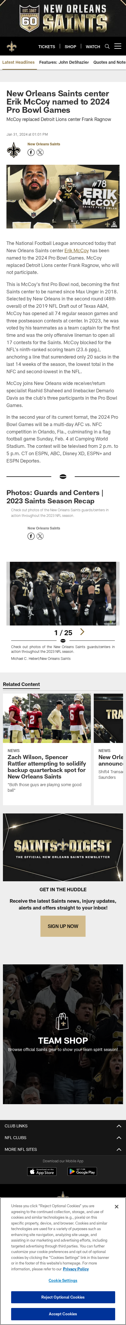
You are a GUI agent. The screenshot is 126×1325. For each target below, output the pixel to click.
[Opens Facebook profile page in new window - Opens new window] (31, 152)
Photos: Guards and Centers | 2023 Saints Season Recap (54, 496)
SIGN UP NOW (63, 926)
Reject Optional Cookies (63, 1297)
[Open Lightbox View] (63, 611)
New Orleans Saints (44, 144)
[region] (63, 1261)
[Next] (82, 631)
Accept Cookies (63, 1313)
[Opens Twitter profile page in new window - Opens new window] (40, 152)
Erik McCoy (76, 250)
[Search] (107, 46)
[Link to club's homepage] (12, 43)
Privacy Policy (76, 1269)
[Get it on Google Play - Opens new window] (82, 1174)
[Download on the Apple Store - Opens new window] (42, 1172)
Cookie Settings (63, 1280)
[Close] (116, 1206)
